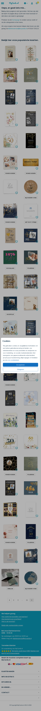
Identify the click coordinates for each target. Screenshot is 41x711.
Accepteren (20, 365)
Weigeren (20, 369)
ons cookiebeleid (13, 360)
